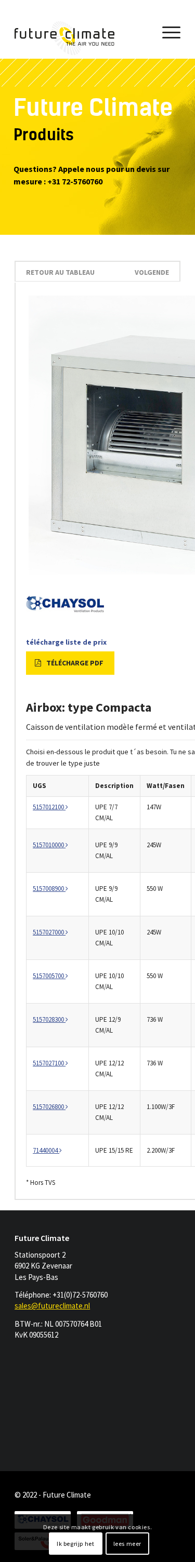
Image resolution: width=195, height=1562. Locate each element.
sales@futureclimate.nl (52, 1306)
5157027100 (49, 1063)
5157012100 (49, 807)
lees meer (127, 1543)
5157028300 (49, 1019)
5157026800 (49, 1106)
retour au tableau (60, 272)
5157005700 (49, 975)
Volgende (152, 272)
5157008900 (49, 888)
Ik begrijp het (75, 1543)
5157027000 (49, 932)
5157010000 (49, 844)
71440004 (46, 1150)
